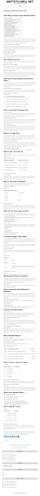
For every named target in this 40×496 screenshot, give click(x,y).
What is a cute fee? (8, 24)
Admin (5, 12)
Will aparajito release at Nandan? (12, 29)
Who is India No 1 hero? (10, 36)
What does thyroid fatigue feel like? (8, 484)
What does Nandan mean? (10, 35)
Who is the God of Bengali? (10, 26)
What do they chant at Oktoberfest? (9, 454)
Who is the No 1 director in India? (12, 34)
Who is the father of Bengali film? (11, 23)
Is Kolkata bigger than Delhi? (10, 28)
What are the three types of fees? (11, 27)
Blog (2, 466)
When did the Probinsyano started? (8, 458)
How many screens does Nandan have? (12, 19)
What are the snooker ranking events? (9, 487)
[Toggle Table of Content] (20, 18)
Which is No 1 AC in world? (10, 25)
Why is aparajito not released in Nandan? (13, 30)
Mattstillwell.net (20, 1)
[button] (20, 6)
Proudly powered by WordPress (20, 492)
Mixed (13, 466)
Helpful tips (6, 440)
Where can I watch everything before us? (9, 455)
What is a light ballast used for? (20, 447)
